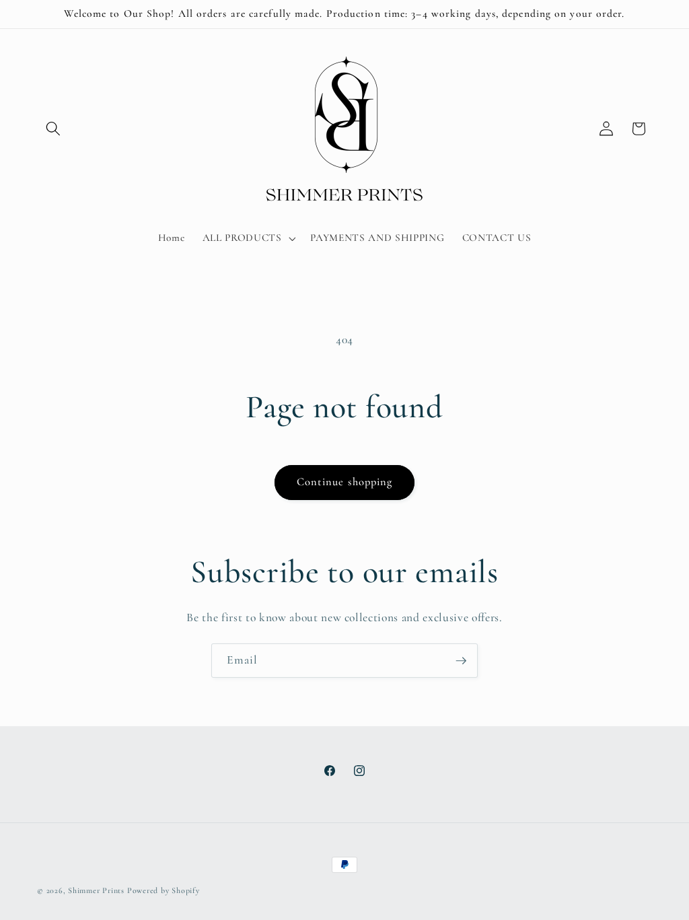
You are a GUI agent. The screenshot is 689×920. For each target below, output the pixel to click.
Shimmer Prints (96, 890)
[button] (53, 128)
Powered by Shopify (163, 890)
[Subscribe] (461, 660)
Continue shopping (345, 482)
